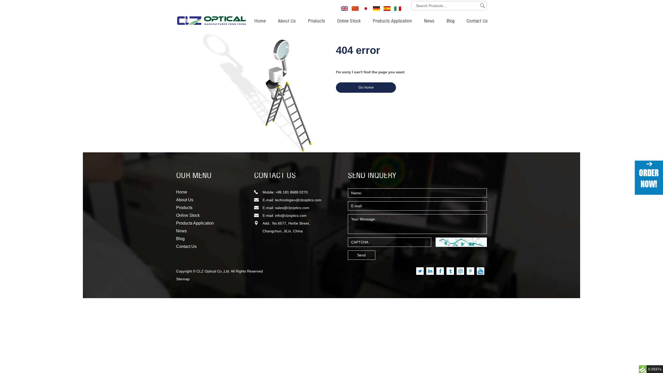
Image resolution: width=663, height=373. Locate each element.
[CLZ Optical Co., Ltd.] (211, 14)
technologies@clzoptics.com (298, 200)
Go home (366, 87)
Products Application (392, 21)
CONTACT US (275, 176)
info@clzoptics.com (291, 215)
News (429, 21)
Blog (450, 21)
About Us (287, 21)
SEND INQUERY (372, 176)
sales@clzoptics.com (292, 208)
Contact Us (477, 21)
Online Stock (349, 21)
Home (260, 21)
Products (316, 21)
